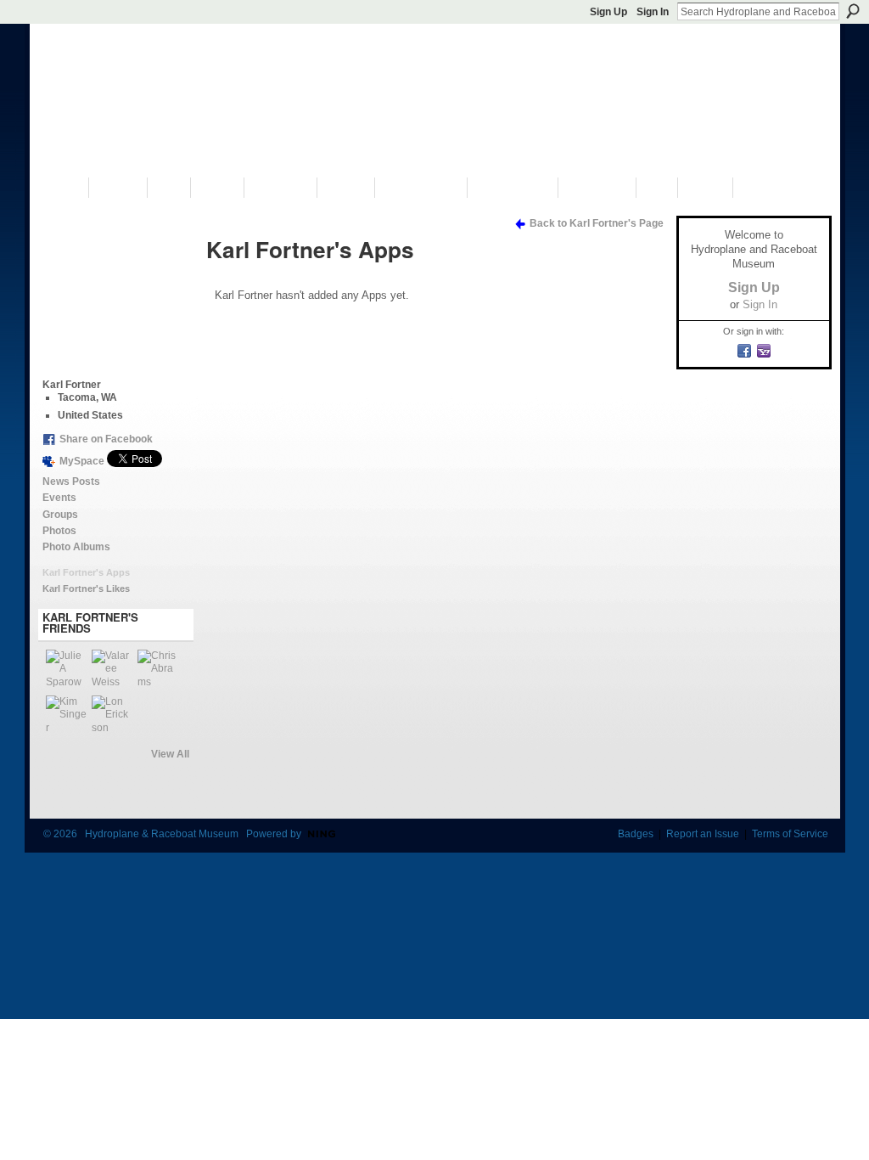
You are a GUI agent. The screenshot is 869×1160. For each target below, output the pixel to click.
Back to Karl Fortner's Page (597, 223)
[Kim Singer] (66, 715)
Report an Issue (702, 834)
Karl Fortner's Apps (86, 572)
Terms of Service (790, 834)
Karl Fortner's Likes (86, 588)
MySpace (81, 461)
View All (170, 754)
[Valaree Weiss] (112, 670)
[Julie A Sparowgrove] (66, 670)
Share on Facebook (106, 439)
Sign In (652, 12)
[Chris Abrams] (157, 670)
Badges (635, 834)
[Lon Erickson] (112, 715)
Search (853, 11)
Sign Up (608, 12)
